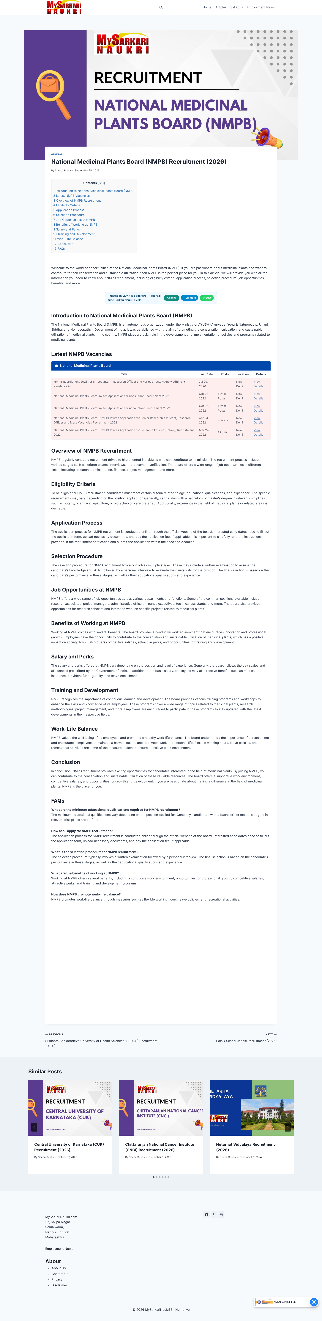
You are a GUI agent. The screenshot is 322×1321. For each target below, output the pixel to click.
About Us (59, 1268)
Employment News (261, 7)
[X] (214, 1214)
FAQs (59, 248)
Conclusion (63, 244)
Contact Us (60, 1274)
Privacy (57, 1279)
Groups (207, 297)
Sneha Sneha (63, 170)
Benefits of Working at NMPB (75, 224)
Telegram (190, 297)
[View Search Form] (161, 7)
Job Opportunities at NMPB (74, 220)
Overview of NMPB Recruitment (77, 200)
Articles (221, 7)
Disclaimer (59, 1285)
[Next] (288, 1127)
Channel (172, 297)
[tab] (153, 1177)
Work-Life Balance (68, 239)
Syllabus (236, 7)
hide (101, 183)
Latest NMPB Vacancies (71, 195)
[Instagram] (221, 1214)
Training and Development (74, 234)
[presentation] (70, 1108)
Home (207, 7)
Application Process (68, 210)
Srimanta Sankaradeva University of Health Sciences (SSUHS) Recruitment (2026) (101, 1040)
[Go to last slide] (34, 1127)
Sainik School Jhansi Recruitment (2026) (246, 1038)
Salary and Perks (66, 229)
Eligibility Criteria (66, 205)
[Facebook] (206, 1214)
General (56, 154)
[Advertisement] (161, 963)
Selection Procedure (69, 215)
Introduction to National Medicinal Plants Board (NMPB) (94, 191)
